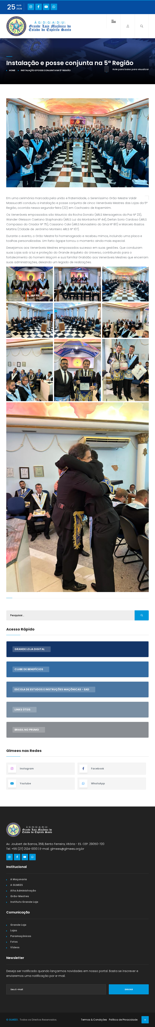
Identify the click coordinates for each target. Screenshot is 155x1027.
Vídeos (14, 947)
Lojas (13, 930)
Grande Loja (18, 925)
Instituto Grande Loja (24, 902)
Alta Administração (23, 890)
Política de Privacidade (123, 1019)
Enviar (129, 989)
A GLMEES (16, 885)
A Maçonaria (18, 879)
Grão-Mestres (19, 896)
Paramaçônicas (20, 936)
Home (12, 70)
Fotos (14, 941)
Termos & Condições (94, 1019)
